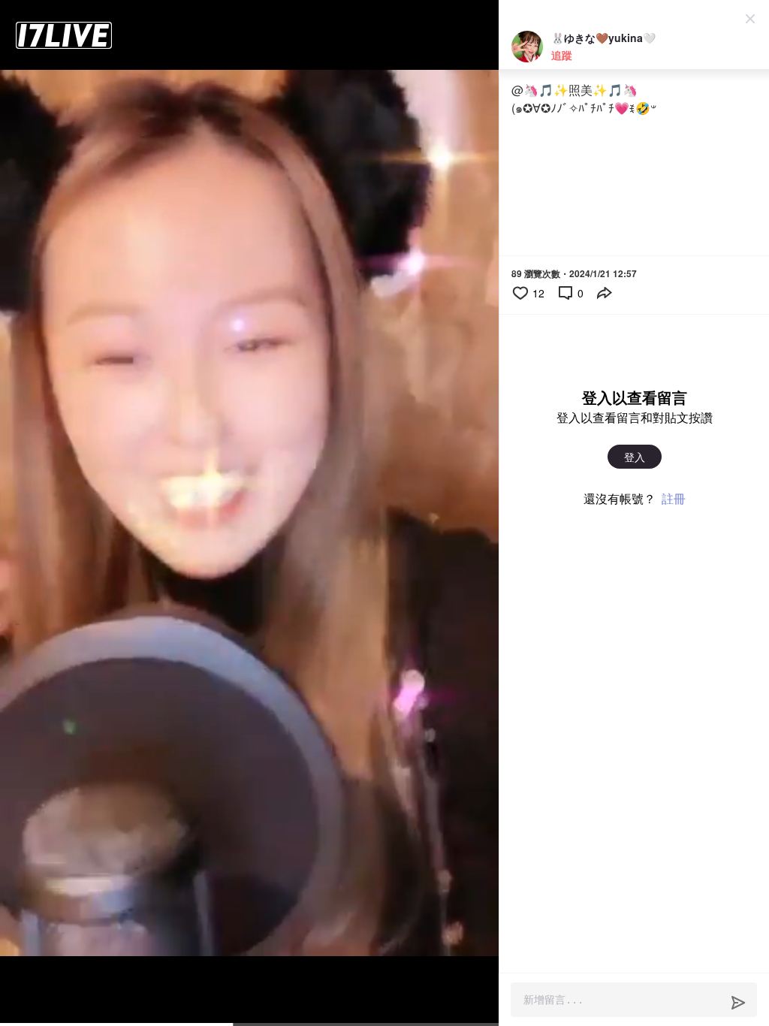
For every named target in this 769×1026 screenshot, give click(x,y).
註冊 (674, 498)
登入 (634, 456)
